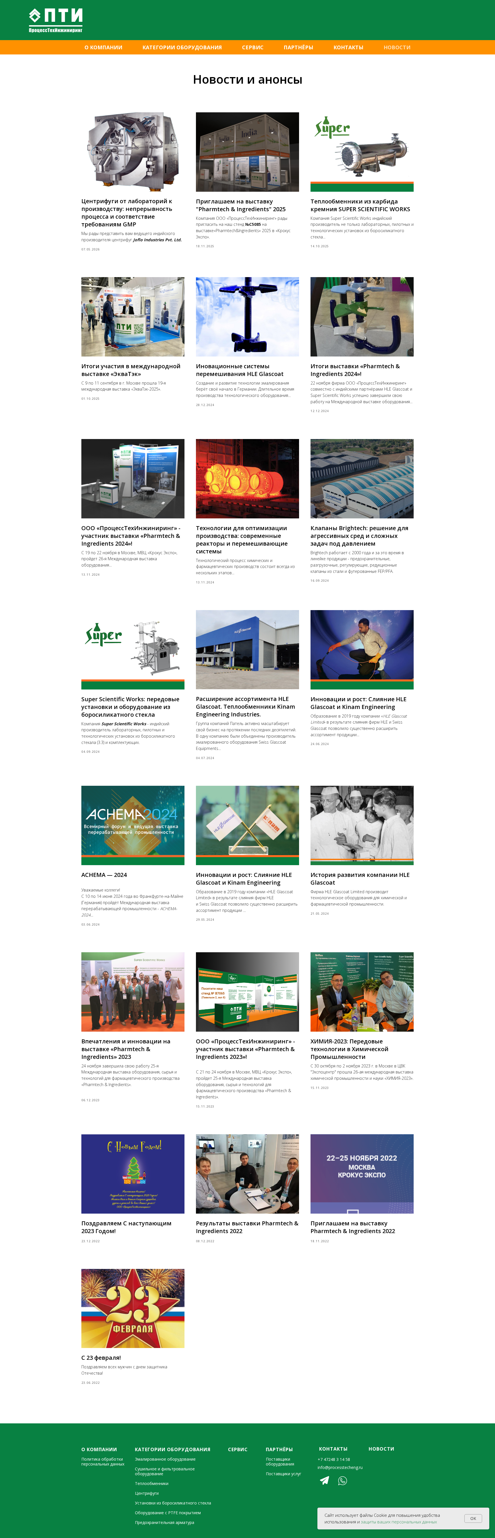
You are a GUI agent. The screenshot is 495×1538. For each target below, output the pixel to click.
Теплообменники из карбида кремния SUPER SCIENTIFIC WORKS (360, 205)
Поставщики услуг (283, 1473)
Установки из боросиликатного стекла (173, 1503)
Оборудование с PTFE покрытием (168, 1512)
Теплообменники (151, 1483)
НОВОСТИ (397, 47)
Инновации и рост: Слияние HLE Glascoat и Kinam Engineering (358, 703)
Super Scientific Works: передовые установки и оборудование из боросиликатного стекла (130, 706)
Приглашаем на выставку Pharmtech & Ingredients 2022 (353, 1227)
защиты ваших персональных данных (399, 1522)
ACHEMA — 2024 (104, 875)
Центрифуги (147, 1493)
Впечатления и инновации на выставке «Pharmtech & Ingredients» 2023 (125, 1049)
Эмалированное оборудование (165, 1459)
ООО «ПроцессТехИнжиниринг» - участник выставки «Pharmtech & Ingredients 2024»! (130, 535)
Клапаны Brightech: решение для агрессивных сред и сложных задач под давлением (359, 535)
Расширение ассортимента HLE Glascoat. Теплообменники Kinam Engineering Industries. (245, 706)
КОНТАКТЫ (348, 47)
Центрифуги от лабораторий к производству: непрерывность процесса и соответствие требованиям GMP (126, 212)
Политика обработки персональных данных (102, 1461)
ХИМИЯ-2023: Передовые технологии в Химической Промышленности (349, 1049)
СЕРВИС (253, 47)
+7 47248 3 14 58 (334, 1459)
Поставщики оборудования (280, 1461)
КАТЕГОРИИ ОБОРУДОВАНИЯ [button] (182, 47)
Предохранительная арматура (164, 1522)
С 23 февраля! (101, 1357)
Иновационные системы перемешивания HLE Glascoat (240, 370)
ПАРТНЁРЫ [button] (298, 47)
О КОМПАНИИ (103, 47)
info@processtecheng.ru (340, 1467)
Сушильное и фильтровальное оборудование (165, 1471)
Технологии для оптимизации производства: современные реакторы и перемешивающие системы (242, 539)
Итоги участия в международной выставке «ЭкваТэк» (130, 370)
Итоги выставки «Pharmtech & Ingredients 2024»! (355, 370)
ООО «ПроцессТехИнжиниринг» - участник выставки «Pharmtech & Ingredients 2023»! (245, 1049)
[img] (324, 1480)
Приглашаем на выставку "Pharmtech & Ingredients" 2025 (241, 205)
